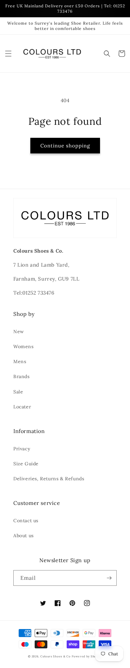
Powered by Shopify (87, 656)
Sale (18, 392)
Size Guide (26, 464)
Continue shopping (65, 145)
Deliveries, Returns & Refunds (48, 479)
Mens (19, 361)
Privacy (21, 449)
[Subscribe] (109, 578)
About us (23, 536)
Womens (23, 346)
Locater (22, 407)
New (18, 331)
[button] (8, 53)
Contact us (25, 521)
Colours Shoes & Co (55, 656)
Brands (21, 376)
